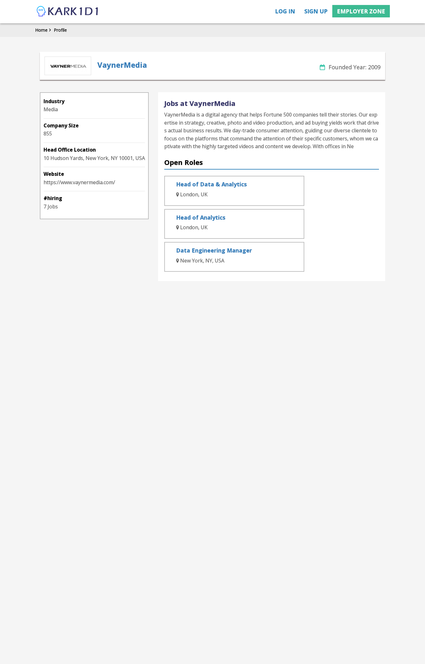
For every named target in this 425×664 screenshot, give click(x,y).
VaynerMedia (122, 65)
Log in (285, 11)
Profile (60, 30)
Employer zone (361, 11)
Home (41, 30)
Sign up (316, 11)
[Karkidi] (67, 11)
